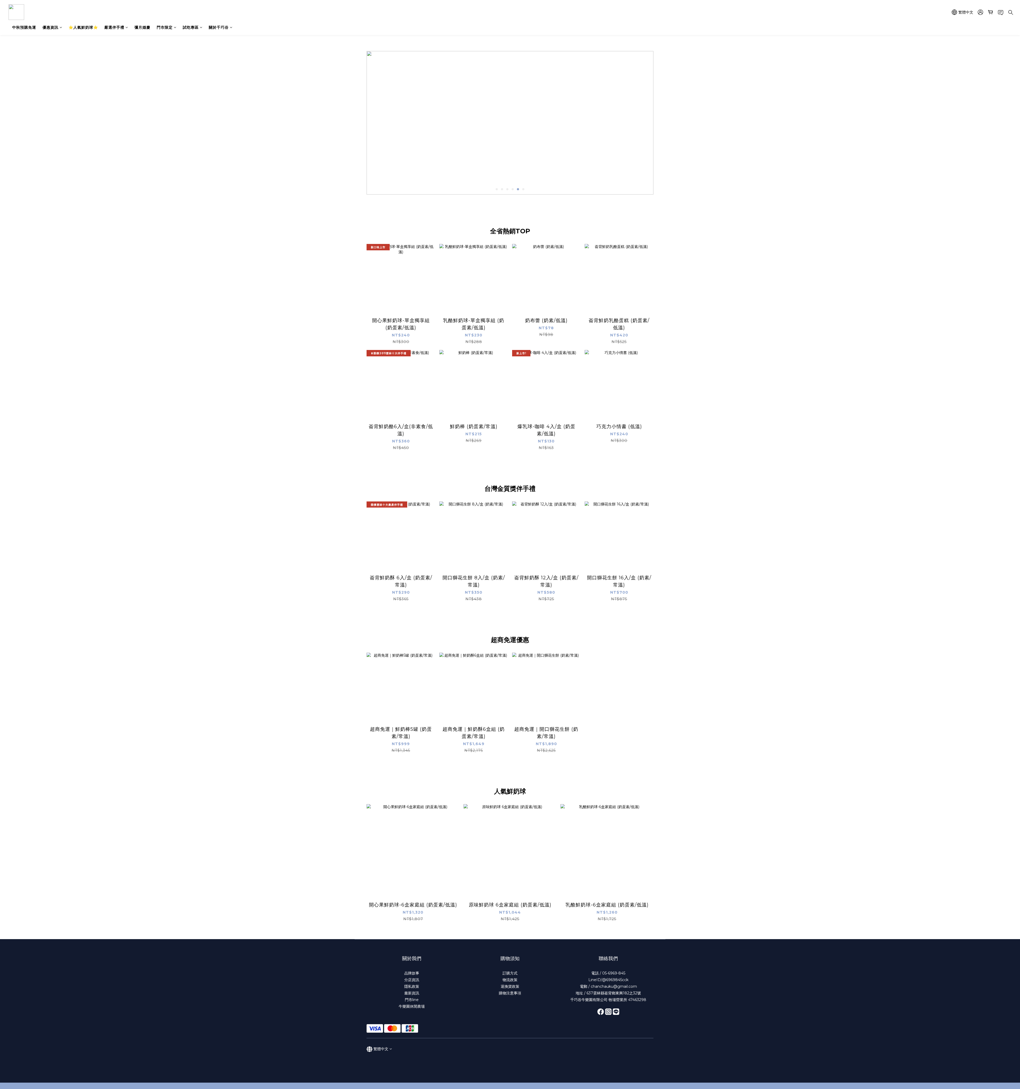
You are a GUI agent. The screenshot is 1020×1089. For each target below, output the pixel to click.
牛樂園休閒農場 (412, 1006)
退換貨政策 (510, 986)
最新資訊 (411, 993)
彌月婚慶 (142, 27)
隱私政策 (411, 986)
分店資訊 (411, 979)
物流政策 (510, 979)
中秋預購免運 (24, 27)
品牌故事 (411, 973)
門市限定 (165, 27)
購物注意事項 (510, 993)
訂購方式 (510, 973)
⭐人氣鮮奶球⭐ (83, 27)
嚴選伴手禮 (114, 27)
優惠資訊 (50, 27)
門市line (412, 999)
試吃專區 (191, 27)
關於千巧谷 (219, 27)
